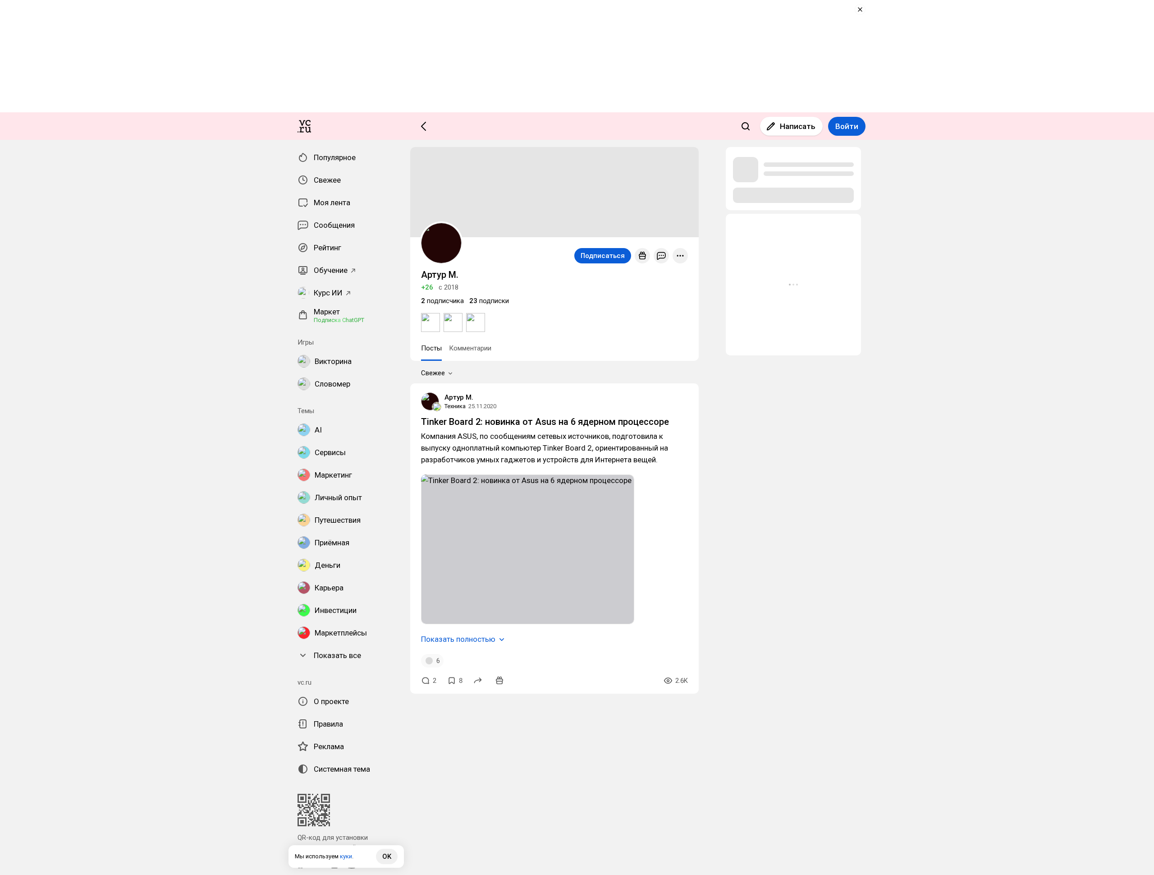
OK (386, 856)
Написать (797, 126)
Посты (431, 348)
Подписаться (603, 256)
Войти (846, 126)
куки (346, 856)
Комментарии (470, 348)
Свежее (433, 373)
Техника (455, 406)
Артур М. (458, 397)
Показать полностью (458, 639)
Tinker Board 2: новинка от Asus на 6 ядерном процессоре (545, 421)
